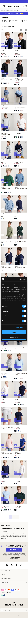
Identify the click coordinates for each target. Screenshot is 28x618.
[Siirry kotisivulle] (13, 6)
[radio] (21, 30)
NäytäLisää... (4, 538)
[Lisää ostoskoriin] (7, 48)
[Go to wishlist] (23, 6)
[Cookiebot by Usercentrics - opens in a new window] (19, 279)
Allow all (14, 332)
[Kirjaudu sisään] (4, 6)
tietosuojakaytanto (14, 558)
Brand (2, 525)
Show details (19, 327)
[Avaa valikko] (1, 6)
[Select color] (1, 56)
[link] (13, 6)
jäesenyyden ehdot (15, 557)
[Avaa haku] (21, 5)
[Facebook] (7, 565)
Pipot (6, 21)
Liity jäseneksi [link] (14, 550)
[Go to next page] (17, 517)
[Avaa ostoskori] (26, 5)
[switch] (24, 311)
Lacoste (8, 525)
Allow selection (14, 337)
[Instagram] (12, 565)
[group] (23, 30)
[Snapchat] (21, 565)
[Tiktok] (16, 565)
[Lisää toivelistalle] (12, 33)
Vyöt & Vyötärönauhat (16, 21)
